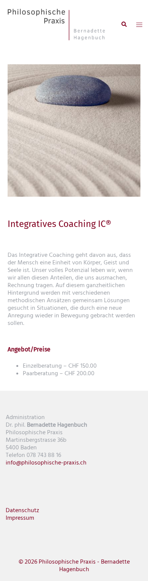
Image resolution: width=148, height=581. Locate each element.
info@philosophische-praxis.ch (46, 462)
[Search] (124, 25)
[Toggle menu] (139, 24)
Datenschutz (22, 510)
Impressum (20, 518)
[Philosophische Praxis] (57, 24)
